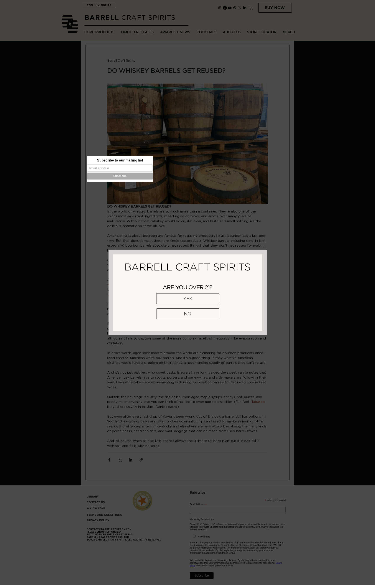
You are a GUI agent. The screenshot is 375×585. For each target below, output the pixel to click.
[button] (187, 298)
